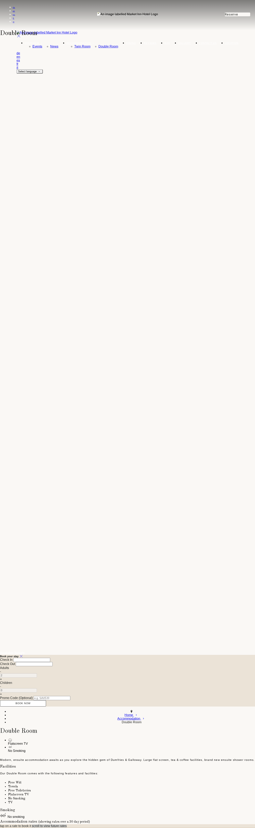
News (54, 46)
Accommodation (79, 43)
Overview (32, 43)
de (14, 8)
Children (6, 682)
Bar (167, 43)
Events (37, 46)
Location (232, 43)
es (14, 15)
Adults (4, 668)
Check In (6, 659)
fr (13, 18)
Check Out (7, 664)
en (14, 11)
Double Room (108, 46)
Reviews (150, 43)
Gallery (184, 43)
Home (129, 715)
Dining (131, 43)
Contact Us (208, 43)
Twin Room (82, 46)
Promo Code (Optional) (16, 698)
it (13, 22)
